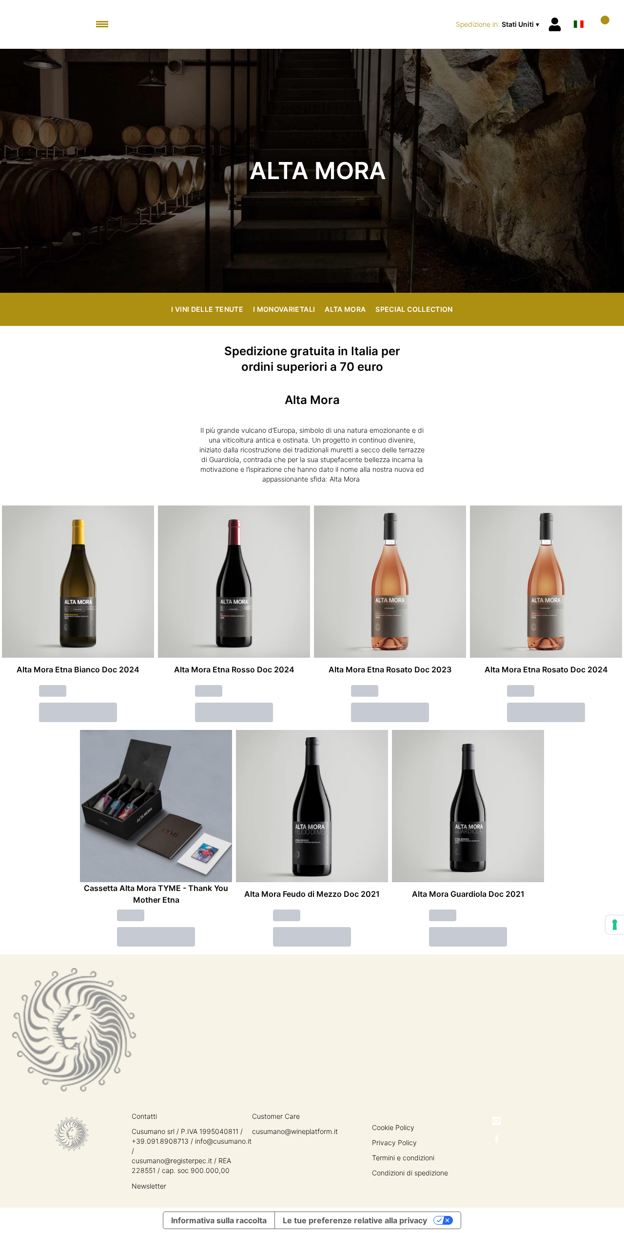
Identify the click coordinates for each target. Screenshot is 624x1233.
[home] (312, 24)
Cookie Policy (393, 1127)
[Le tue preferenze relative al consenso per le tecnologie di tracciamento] (614, 924)
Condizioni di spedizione (410, 1173)
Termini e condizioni (403, 1157)
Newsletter (149, 1186)
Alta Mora (345, 309)
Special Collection (413, 309)
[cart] (601, 24)
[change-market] (498, 24)
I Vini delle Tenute (207, 309)
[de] (578, 11)
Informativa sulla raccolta (219, 1220)
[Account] (555, 24)
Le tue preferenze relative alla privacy (355, 1220)
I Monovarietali (284, 309)
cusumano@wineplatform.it (295, 1131)
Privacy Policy (394, 1142)
